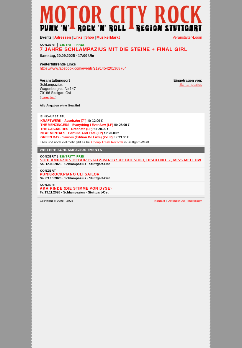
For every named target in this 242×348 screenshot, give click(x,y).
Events (46, 37)
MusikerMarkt (108, 37)
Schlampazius (190, 85)
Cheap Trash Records (107, 142)
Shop (89, 37)
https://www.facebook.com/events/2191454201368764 (83, 68)
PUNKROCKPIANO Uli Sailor (70, 174)
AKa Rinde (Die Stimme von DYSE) (76, 188)
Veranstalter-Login (187, 37)
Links (78, 37)
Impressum (194, 200)
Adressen (62, 37)
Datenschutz (176, 200)
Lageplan (48, 97)
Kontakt (159, 200)
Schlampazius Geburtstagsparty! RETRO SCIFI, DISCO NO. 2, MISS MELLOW (120, 160)
